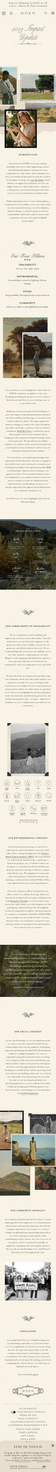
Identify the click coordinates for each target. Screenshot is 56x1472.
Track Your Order (28, 1429)
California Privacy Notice (28, 1421)
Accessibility (28, 1408)
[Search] (45, 13)
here (32, 502)
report (35, 1374)
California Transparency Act (28, 1425)
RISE (48, 467)
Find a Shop (28, 1439)
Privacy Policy (43, 1460)
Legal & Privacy (28, 1418)
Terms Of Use (28, 1415)
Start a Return (28, 1432)
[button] (4, 13)
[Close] (52, 1445)
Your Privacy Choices (30, 1412)
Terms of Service (23, 1460)
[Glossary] (28, 773)
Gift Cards (28, 1435)
